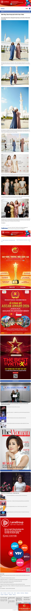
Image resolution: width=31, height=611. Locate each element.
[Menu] (29, 8)
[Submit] (29, 11)
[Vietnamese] (27, 8)
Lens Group (28, 602)
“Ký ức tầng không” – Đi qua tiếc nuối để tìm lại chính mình (7, 588)
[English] (26, 8)
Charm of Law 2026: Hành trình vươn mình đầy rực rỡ (7, 582)
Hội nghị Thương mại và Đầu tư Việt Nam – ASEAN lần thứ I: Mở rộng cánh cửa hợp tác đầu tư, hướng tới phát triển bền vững (15, 586)
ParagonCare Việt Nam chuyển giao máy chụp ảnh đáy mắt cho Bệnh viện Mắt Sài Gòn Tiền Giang (18, 423)
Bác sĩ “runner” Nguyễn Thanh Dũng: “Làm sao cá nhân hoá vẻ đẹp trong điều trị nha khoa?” (17, 506)
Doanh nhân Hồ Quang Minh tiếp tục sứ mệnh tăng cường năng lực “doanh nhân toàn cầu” (17, 495)
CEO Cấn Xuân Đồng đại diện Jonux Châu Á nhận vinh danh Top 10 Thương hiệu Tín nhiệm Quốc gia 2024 (18, 512)
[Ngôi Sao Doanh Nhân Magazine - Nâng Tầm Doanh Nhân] (3, 8)
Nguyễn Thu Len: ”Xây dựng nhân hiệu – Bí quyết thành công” (10, 493)
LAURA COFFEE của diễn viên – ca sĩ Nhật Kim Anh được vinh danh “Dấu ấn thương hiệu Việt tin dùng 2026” (18, 412)
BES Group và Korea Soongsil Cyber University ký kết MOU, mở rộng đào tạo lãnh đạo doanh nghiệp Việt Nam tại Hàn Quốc (14, 404)
